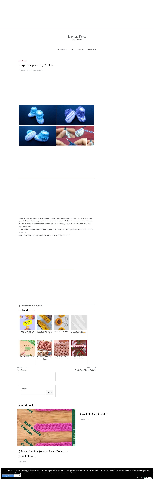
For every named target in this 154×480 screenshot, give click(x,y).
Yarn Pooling (21, 370)
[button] (8, 475)
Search (24, 389)
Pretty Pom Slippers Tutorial (85, 370)
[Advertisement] (77, 14)
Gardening (92, 49)
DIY (72, 49)
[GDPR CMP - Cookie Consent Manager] (148, 478)
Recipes (80, 49)
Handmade (62, 49)
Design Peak (77, 37)
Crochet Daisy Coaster (94, 414)
